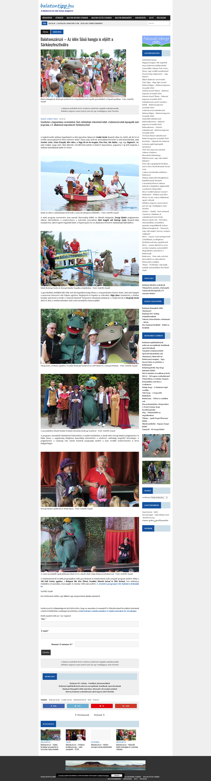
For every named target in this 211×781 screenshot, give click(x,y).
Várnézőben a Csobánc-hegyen (155, 379)
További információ (103, 775)
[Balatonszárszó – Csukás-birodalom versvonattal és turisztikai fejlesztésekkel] (50, 739)
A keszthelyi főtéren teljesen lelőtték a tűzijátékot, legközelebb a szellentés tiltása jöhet (155, 186)
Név (43, 619)
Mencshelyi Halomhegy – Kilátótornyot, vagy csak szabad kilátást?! (154, 158)
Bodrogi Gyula (54, 700)
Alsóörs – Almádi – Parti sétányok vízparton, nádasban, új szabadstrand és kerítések (155, 214)
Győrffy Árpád (52, 119)
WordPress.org (148, 517)
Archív (68, 742)
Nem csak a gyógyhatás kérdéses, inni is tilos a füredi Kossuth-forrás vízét (156, 166)
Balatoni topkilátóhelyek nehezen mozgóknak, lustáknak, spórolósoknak (90, 686)
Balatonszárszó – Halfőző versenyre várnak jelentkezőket (101, 745)
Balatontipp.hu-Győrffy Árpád (51, 777)
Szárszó (96, 700)
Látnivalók (59, 17)
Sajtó (151, 17)
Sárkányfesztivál (80, 700)
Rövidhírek (95, 742)
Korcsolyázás (140, 17)
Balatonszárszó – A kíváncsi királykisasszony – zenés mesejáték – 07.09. (75, 747)
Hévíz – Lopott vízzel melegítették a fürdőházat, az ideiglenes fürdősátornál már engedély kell (156, 239)
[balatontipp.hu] (61, 7)
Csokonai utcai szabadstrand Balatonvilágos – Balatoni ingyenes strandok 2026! (156, 113)
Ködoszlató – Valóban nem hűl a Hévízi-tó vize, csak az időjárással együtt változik (155, 197)
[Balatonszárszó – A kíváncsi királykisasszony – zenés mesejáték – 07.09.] (76, 739)
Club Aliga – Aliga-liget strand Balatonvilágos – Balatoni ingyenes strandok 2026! (156, 85)
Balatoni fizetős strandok (101, 17)
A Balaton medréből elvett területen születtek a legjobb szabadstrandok (90, 108)
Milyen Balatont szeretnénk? (153, 79)
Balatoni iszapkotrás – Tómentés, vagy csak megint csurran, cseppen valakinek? (156, 231)
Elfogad (116, 776)
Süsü (89, 700)
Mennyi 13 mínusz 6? (62, 644)
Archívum (146, 497)
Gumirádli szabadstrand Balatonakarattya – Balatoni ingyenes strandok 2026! (153, 122)
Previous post (83, 715)
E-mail (45, 630)
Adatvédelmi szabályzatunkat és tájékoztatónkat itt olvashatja (107, 611)
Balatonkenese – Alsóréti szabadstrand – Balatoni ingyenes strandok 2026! (155, 130)
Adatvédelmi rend (162, 515)
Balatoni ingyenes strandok (77, 17)
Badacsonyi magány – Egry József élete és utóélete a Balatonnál (153, 362)
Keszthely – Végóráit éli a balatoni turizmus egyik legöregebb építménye (155, 144)
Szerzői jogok (147, 515)
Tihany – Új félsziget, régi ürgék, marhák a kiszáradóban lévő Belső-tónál (156, 267)
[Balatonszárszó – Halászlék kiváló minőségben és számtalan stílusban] (126, 739)
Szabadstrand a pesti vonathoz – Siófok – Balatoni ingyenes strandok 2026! (155, 105)
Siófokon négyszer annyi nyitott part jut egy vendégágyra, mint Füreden (90, 111)
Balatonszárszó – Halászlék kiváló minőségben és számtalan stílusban (127, 747)
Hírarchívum (47, 17)
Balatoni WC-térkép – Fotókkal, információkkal (90, 683)
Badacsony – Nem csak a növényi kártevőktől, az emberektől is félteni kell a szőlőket (155, 259)
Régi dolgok (161, 17)
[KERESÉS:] (158, 23)
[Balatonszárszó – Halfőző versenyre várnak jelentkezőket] (101, 739)
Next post (98, 715)
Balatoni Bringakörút (123, 17)
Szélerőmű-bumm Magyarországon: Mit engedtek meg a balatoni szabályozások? (154, 63)
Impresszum (147, 512)
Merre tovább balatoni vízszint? (155, 192)
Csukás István (66, 700)
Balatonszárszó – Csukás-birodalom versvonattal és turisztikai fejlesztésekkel (49, 747)
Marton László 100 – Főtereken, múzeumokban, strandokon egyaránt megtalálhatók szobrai (154, 223)
